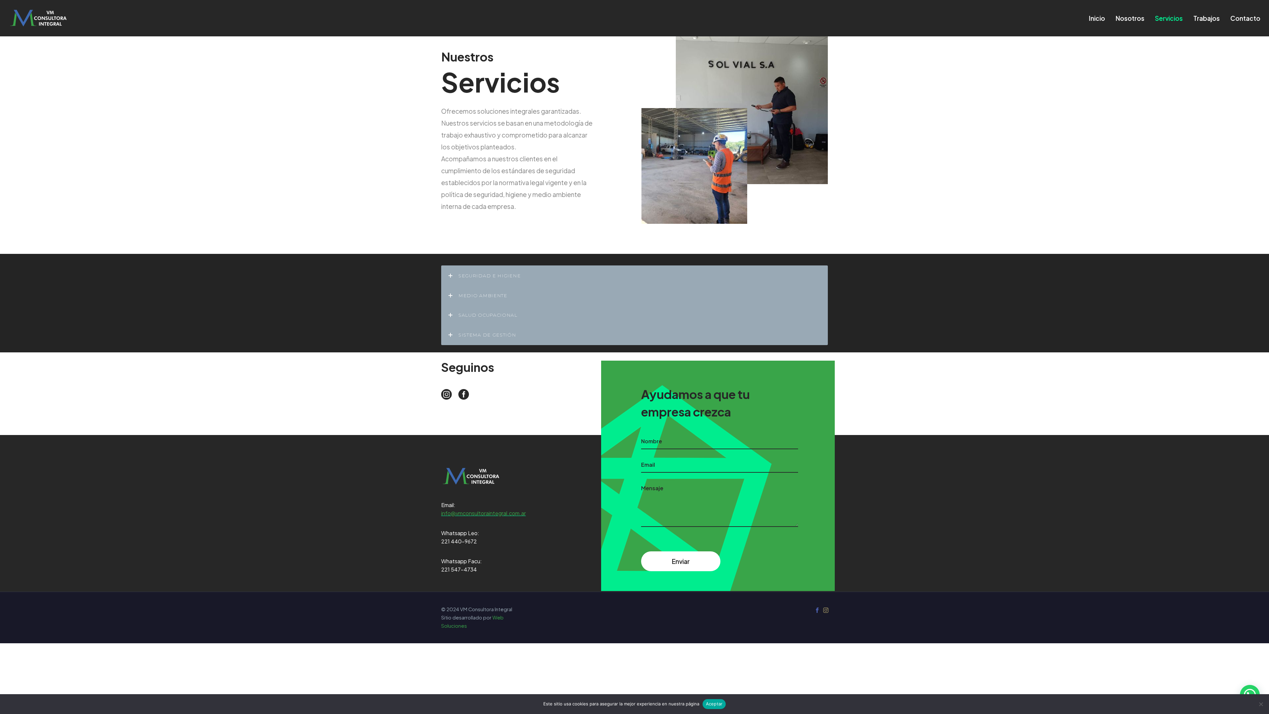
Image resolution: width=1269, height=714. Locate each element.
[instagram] (446, 394)
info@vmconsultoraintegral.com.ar (483, 513)
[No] (1260, 704)
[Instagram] (825, 610)
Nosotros (1130, 18)
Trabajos (1206, 18)
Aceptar (714, 703)
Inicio (1097, 18)
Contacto (1245, 18)
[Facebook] (817, 610)
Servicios (1169, 18)
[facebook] (463, 394)
